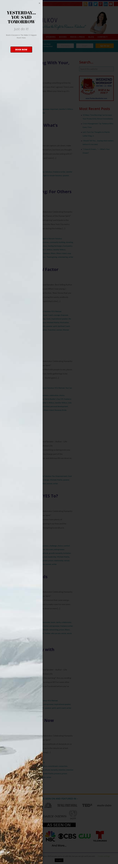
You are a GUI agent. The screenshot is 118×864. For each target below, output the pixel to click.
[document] (59, 432)
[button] (21, 49)
